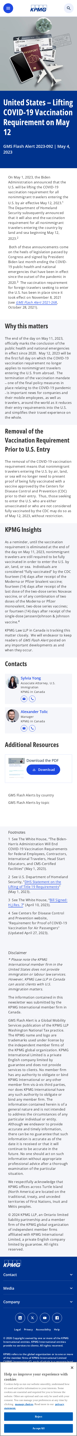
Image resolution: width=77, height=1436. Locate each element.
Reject (38, 1416)
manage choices (24, 1404)
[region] (38, 1399)
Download (46, 770)
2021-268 (36, 302)
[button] (24, 699)
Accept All (38, 1428)
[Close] (72, 1367)
